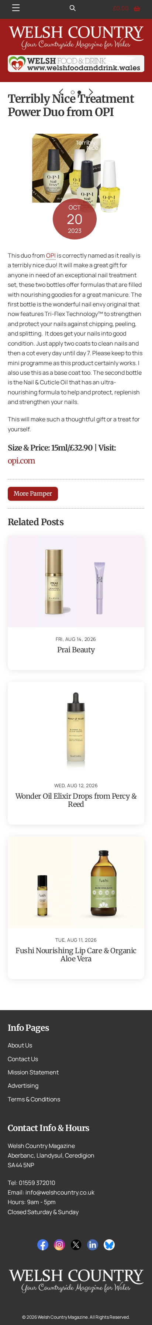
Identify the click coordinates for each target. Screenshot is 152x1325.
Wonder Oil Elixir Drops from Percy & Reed (76, 800)
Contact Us (23, 1059)
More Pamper (33, 493)
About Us (20, 1045)
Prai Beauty (75, 649)
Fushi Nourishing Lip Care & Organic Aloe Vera (76, 954)
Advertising (23, 1085)
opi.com (21, 461)
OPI (51, 255)
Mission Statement (33, 1072)
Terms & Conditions (34, 1099)
